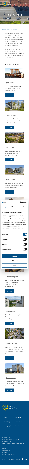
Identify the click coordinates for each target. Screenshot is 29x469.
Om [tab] (24, 206)
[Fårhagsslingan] (14, 105)
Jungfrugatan (10, 147)
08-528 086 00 (6, 450)
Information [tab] (14, 206)
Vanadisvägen (11, 378)
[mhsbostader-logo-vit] (9, 2)
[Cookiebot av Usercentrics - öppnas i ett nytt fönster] (20, 202)
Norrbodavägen (11, 180)
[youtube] (22, 459)
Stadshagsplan (11, 311)
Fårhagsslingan (11, 115)
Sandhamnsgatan (12, 277)
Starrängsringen (11, 343)
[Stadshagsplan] (14, 301)
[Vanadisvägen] (14, 368)
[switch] (25, 239)
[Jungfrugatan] (14, 137)
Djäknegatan (10, 83)
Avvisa (14, 265)
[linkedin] (26, 459)
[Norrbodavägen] (14, 170)
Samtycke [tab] (5, 206)
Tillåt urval (14, 261)
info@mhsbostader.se (9, 454)
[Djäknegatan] (14, 73)
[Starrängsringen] (14, 333)
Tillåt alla (14, 256)
